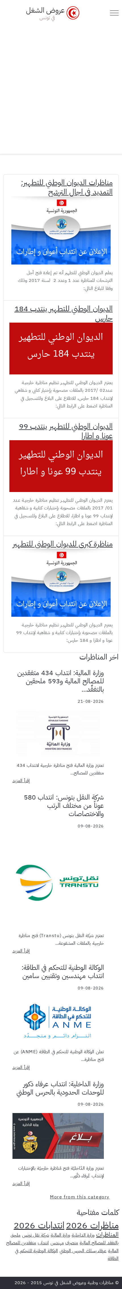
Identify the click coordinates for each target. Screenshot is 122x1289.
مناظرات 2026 (92, 1225)
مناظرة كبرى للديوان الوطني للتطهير (63, 544)
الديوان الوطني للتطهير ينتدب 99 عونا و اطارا (66, 430)
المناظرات (107, 1234)
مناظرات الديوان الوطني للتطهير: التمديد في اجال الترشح (67, 187)
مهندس (57, 1242)
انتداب (43, 1242)
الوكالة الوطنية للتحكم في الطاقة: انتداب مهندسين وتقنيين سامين (63, 971)
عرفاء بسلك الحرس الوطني (83, 1250)
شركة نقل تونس (35, 1235)
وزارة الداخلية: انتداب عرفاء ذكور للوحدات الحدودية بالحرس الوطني (60, 1088)
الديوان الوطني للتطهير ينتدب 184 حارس (63, 313)
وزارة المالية (60, 1235)
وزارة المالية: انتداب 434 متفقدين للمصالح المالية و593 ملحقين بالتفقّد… (60, 681)
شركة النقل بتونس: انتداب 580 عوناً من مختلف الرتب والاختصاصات (64, 805)
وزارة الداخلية (83, 1235)
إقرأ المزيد (21, 780)
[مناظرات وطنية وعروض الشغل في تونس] (51, 13)
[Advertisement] (61, 85)
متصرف (71, 1242)
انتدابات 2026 (39, 1225)
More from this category (80, 1197)
